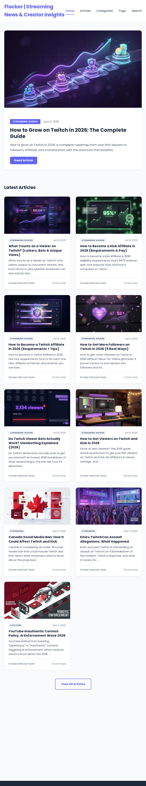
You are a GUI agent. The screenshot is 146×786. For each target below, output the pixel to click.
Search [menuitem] (137, 11)
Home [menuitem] (70, 11)
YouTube (15, 625)
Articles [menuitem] (85, 11)
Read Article (23, 160)
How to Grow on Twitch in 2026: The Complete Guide (68, 133)
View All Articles (73, 684)
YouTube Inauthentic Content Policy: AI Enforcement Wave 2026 (37, 633)
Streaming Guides (25, 121)
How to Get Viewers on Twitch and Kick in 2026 (108, 440)
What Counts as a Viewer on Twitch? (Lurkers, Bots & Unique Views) (35, 250)
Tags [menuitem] (122, 11)
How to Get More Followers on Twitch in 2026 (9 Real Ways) (105, 346)
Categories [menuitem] (105, 11)
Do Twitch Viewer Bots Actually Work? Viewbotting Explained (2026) (34, 443)
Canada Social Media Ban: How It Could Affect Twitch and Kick (36, 539)
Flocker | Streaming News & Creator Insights (34, 10)
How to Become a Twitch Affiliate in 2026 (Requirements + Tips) (36, 346)
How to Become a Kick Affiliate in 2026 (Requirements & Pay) (107, 248)
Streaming (17, 531)
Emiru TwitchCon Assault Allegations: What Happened (104, 539)
